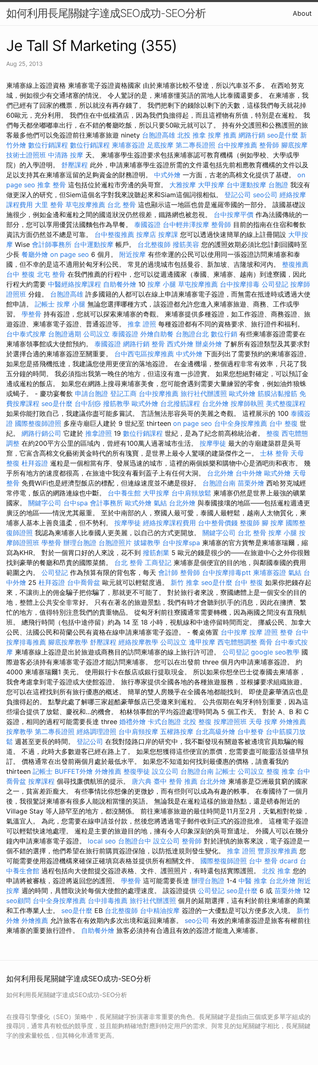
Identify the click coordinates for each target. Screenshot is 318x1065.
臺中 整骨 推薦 (176, 781)
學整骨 (31, 314)
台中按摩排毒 (240, 284)
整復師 (250, 523)
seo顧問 (18, 900)
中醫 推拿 (252, 881)
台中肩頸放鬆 (191, 493)
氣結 (160, 503)
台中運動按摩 (246, 185)
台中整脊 (250, 731)
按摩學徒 (213, 443)
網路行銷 (251, 135)
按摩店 (146, 234)
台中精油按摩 (160, 910)
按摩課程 (41, 781)
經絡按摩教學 (138, 642)
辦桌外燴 (208, 344)
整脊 (286, 632)
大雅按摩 (182, 185)
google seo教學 (275, 652)
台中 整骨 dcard (273, 861)
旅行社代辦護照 (204, 393)
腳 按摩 (273, 523)
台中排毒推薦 (108, 900)
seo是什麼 (282, 135)
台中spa (75, 503)
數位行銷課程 (48, 145)
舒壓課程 (74, 165)
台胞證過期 (64, 334)
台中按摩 (234, 632)
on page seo (69, 254)
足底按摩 (160, 145)
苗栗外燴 (251, 483)
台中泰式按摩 (26, 334)
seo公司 (265, 195)
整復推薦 (295, 264)
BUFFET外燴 (74, 771)
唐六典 (142, 781)
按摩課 (168, 234)
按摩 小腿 (161, 284)
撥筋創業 (156, 552)
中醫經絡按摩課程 (74, 284)
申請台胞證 (91, 393)
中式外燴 (167, 175)
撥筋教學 (116, 403)
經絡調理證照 (96, 731)
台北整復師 (154, 244)
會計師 (168, 572)
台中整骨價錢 (218, 523)
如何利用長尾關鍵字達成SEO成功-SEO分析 (106, 13)
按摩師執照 (247, 403)
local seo (102, 841)
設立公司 (165, 771)
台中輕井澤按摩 (186, 224)
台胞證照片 (115, 543)
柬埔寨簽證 (128, 145)
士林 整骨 (274, 453)
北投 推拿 (191, 135)
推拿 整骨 (51, 185)
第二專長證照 (195, 145)
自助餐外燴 (119, 284)
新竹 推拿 (185, 582)
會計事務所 (106, 503)
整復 (272, 433)
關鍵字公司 (44, 503)
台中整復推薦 (114, 234)
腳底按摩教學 (68, 642)
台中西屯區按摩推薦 (144, 354)
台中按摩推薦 (237, 145)
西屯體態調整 (237, 642)
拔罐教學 (147, 543)
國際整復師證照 (38, 423)
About (302, 13)
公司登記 (275, 284)
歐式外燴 (242, 393)
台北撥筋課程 (180, 403)
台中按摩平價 (233, 214)
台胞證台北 (192, 334)
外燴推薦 (292, 721)
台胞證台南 (219, 483)
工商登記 (158, 562)
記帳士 (45, 304)
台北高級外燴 (215, 731)
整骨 (158, 344)
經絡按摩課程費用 (169, 523)
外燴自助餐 (156, 334)
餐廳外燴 (35, 254)
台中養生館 (124, 493)
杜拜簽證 (35, 463)
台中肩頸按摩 (138, 731)
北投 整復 (197, 721)
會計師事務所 (52, 244)
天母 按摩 (263, 721)
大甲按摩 (211, 185)
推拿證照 (98, 433)
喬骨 (265, 642)
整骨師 (269, 145)
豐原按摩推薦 (277, 851)
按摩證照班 (230, 721)
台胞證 (278, 185)
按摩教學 (19, 731)
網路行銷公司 (41, 433)
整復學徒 (136, 771)
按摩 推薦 (222, 135)
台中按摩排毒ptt (226, 572)
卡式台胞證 (164, 721)
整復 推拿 (280, 771)
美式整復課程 (286, 403)
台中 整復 (20, 274)
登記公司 (237, 195)
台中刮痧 (88, 403)
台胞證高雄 (158, 135)
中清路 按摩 (65, 155)
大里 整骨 (49, 204)
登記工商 (123, 393)
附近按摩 (132, 254)
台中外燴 (249, 473)
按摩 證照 (263, 632)
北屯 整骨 (51, 274)
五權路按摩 (176, 731)
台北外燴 (215, 403)
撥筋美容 (186, 244)
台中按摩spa (181, 543)
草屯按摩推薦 (85, 204)
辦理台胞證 (79, 543)
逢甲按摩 (202, 642)
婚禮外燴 (132, 721)
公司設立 (96, 334)
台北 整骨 (121, 204)
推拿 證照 (142, 324)
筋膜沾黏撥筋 (277, 393)
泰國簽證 (147, 224)
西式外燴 (180, 344)
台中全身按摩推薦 (240, 423)
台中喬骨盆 (83, 582)
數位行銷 (224, 334)
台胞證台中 (134, 841)
